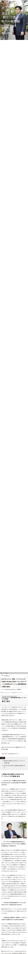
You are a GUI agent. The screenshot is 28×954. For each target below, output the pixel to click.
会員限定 (19, 689)
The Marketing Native (10, 689)
